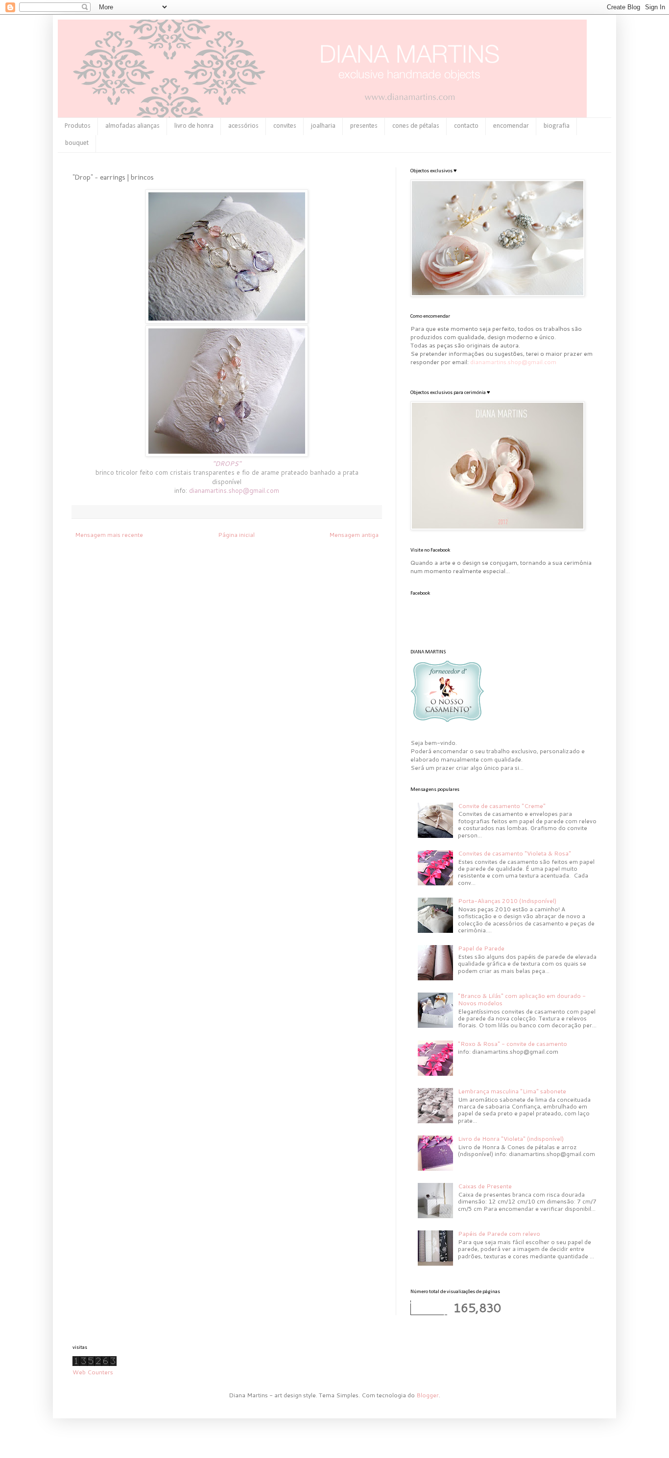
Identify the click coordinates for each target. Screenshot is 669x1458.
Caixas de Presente (485, 1186)
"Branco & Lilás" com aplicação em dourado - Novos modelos (522, 999)
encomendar (511, 126)
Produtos (78, 126)
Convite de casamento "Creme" (502, 806)
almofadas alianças (132, 126)
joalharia (323, 126)
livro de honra (194, 126)
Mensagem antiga (354, 535)
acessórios (243, 126)
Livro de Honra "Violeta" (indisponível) (511, 1138)
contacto (466, 126)
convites (284, 126)
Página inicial (236, 535)
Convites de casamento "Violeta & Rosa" (514, 853)
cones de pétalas (415, 126)
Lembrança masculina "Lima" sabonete (512, 1091)
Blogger (427, 1395)
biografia (557, 126)
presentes (364, 126)
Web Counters (92, 1372)
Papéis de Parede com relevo (499, 1233)
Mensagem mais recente (109, 535)
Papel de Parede (481, 948)
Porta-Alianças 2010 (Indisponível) (507, 901)
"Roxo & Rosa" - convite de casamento (512, 1044)
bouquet (77, 143)
